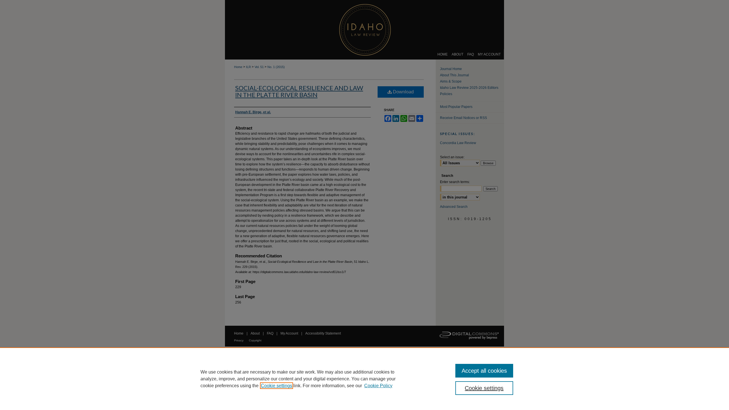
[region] (364, 378)
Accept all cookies (484, 371)
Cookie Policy (378, 385)
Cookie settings (276, 385)
